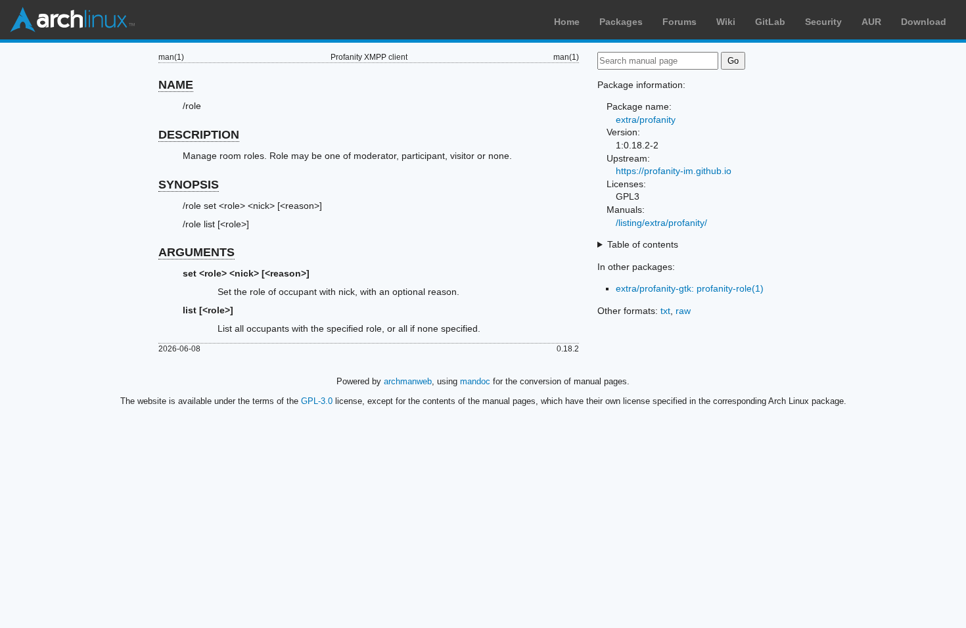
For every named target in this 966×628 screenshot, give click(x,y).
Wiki (725, 21)
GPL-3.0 (317, 401)
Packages (621, 21)
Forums (679, 21)
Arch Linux (72, 20)
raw (683, 310)
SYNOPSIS (188, 184)
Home (567, 21)
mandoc (475, 381)
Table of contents (642, 244)
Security (823, 21)
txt (665, 310)
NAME (175, 84)
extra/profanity (646, 119)
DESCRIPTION (198, 134)
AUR (871, 21)
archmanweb (408, 381)
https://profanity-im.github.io (673, 171)
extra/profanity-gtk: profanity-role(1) (690, 288)
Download (923, 21)
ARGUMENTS (196, 252)
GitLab (770, 21)
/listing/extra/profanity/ (661, 222)
